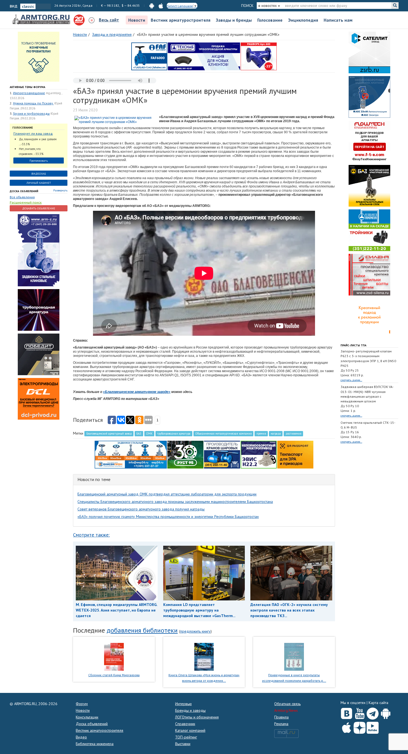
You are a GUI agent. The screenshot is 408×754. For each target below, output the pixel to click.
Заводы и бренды (234, 20)
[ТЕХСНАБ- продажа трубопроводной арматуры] (204, 56)
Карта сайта (378, 702)
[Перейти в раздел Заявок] (38, 56)
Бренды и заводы (190, 710)
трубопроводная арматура (173, 433)
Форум (82, 703)
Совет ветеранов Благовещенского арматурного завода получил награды (141, 509)
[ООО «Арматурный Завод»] (38, 249)
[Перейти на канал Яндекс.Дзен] (360, 727)
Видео (81, 737)
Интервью (183, 703)
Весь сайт (109, 19)
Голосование (270, 20)
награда (276, 433)
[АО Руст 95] (185, 454)
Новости (136, 20)
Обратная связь (287, 703)
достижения (293, 433)
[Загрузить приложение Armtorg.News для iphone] (346, 726)
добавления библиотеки (142, 630)
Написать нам (338, 20)
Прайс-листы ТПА (353, 345)
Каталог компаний (190, 730)
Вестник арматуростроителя (180, 20)
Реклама (281, 723)
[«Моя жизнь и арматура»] (204, 656)
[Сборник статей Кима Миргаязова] (114, 656)
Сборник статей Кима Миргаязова (114, 675)
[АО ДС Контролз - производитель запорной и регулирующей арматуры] (38, 309)
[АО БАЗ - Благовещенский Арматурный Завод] (369, 185)
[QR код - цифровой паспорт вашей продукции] (295, 454)
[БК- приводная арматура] (38, 398)
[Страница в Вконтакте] (346, 712)
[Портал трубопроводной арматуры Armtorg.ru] (42, 19)
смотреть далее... (351, 380)
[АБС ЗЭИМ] (369, 96)
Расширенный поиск (26, 202)
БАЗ (138, 433)
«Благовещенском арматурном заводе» (136, 392)
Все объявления (22, 197)
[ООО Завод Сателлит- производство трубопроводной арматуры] (369, 52)
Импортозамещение (29, 93)
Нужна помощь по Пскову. (33, 103)
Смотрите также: (91, 535)
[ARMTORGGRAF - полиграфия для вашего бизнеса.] (369, 318)
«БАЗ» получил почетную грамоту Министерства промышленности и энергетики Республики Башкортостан (168, 516)
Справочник (185, 723)
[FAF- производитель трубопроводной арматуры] (149, 56)
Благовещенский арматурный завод (109, 433)
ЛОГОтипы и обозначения (197, 717)
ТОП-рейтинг (186, 737)
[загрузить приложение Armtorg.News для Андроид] (151, 5)
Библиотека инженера (95, 743)
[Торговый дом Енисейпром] (131, 454)
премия (261, 433)
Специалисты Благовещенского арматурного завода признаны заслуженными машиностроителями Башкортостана (175, 501)
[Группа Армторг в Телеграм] (373, 712)
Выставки (182, 743)
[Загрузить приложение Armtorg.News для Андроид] (386, 712)
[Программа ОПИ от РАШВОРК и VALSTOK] (259, 56)
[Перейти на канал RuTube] (373, 727)
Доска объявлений (24, 191)
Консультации (87, 717)
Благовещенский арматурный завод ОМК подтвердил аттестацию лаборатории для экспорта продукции (166, 494)
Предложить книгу (195, 631)
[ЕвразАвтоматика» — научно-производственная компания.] (259, 454)
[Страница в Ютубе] (360, 712)
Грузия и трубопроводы (31, 113)
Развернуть (60, 190)
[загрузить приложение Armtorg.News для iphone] (161, 5)
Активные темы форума (27, 87)
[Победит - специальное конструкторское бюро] (38, 354)
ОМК (149, 433)
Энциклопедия (303, 20)
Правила (281, 717)
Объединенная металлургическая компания (223, 433)
